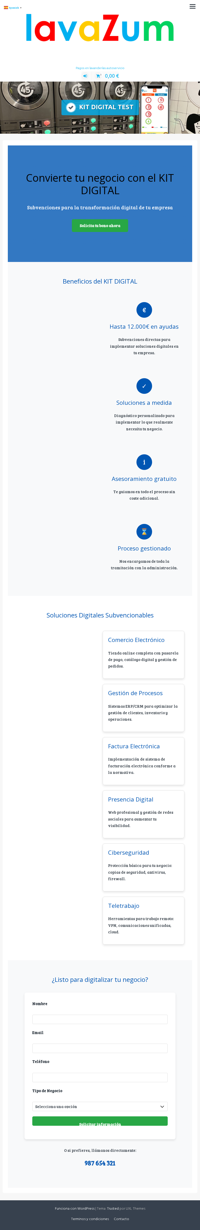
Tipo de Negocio (47, 1090)
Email (37, 1032)
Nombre (39, 1003)
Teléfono (40, 1061)
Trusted (113, 1209)
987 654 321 (100, 1163)
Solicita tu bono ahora (100, 225)
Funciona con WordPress (75, 1209)
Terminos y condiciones (90, 1219)
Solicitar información (100, 1124)
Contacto (121, 1219)
